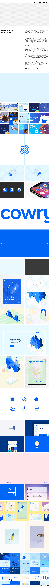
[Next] (47, 243)
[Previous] (1, 243)
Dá (2, 2)
